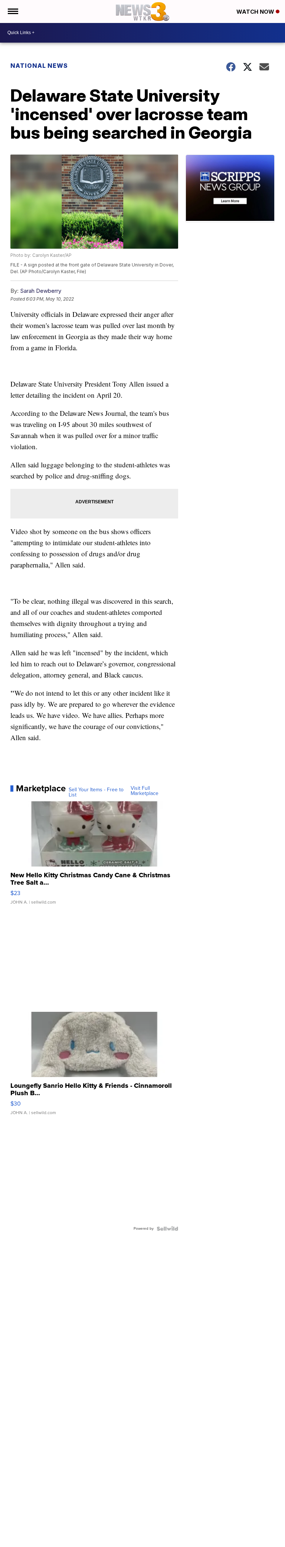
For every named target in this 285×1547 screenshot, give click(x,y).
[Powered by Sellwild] (167, 1228)
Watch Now (256, 11)
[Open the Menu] (12, 11)
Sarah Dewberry (40, 290)
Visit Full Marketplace (144, 791)
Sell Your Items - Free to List (96, 792)
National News (39, 65)
